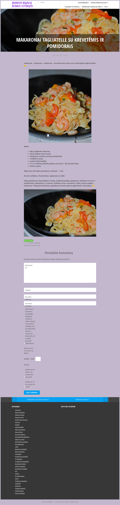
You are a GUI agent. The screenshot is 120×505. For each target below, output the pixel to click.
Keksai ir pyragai (19, 439)
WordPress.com (74, 502)
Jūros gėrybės (19, 432)
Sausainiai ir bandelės (21, 469)
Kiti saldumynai (19, 444)
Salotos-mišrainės (20, 466)
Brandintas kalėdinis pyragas (38, 399)
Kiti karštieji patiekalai (21, 442)
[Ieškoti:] (47, 2)
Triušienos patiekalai (21, 481)
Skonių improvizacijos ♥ (99, 3)
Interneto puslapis (28, 304)
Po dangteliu (18, 459)
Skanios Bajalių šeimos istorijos (22, 4)
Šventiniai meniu (19, 476)
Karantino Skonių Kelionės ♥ (92, 7)
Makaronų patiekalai (34, 243)
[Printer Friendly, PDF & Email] (28, 240)
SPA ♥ (106, 7)
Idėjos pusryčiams (20, 429)
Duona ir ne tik (19, 417)
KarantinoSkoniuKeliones (22, 437)
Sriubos (17, 474)
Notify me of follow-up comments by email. (30, 373)
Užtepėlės (18, 486)
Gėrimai (17, 425)
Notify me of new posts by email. (30, 384)
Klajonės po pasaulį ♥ (72, 7)
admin (66, 55)
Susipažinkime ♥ (83, 3)
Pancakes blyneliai (82, 399)
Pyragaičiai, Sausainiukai (22, 461)
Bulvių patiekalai (20, 412)
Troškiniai (18, 483)
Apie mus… (18, 410)
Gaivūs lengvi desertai (21, 420)
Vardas (28, 290)
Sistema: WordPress (47, 502)
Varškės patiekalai (20, 488)
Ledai (16, 447)
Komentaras (28, 266)
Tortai (16, 478)
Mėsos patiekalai (20, 451)
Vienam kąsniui (19, 491)
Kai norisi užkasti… (20, 434)
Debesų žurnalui (19, 415)
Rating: (26, 365)
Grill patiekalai (19, 427)
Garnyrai (17, 422)
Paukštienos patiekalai (21, 456)
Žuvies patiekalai (20, 493)
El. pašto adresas (28, 298)
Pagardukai (18, 454)
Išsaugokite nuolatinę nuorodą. (32, 245)
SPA (16, 471)
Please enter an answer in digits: (28, 350)
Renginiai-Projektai (20, 464)
